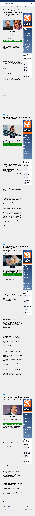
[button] (3, 4)
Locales (26, 512)
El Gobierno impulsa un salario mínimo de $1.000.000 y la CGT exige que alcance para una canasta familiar (27, 71)
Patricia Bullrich (8, 95)
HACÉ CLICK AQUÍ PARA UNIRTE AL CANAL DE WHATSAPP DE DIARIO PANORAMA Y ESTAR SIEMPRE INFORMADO (12, 41)
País (19, 6)
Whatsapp (26, 509)
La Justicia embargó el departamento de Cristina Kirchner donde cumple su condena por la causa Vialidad (27, 75)
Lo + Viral (30, 509)
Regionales (17, 6)
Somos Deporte (13, 6)
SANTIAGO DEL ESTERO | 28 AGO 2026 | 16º (6, 6)
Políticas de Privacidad (6, 512)
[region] (12, 54)
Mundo (21, 6)
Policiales (30, 512)
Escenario (24, 6)
